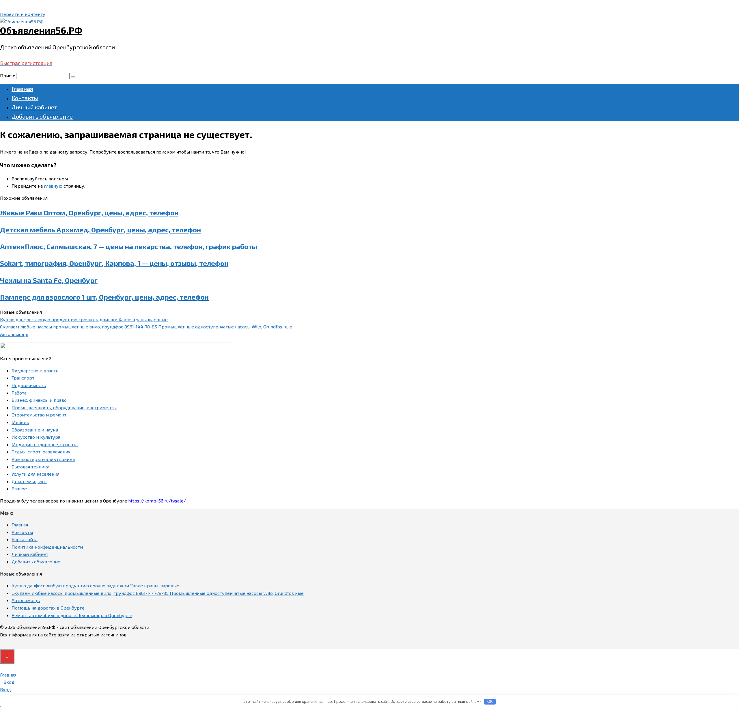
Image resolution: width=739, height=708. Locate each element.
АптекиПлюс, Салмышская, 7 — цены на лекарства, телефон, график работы (128, 246)
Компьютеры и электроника (43, 459)
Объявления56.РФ (41, 30)
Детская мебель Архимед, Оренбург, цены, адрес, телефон (100, 229)
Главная (22, 88)
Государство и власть (35, 370)
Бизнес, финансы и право (39, 400)
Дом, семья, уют (29, 481)
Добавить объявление (42, 116)
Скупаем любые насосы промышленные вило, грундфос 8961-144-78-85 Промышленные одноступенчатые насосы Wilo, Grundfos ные (146, 326)
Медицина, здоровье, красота (45, 444)
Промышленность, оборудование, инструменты (64, 407)
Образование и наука (35, 429)
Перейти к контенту (22, 14)
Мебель (20, 422)
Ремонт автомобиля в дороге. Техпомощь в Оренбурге (72, 615)
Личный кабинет (34, 107)
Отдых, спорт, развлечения (41, 451)
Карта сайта (25, 539)
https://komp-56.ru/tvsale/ (157, 500)
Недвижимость (29, 385)
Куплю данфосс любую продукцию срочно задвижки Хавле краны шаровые (84, 319)
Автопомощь (14, 334)
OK (490, 701)
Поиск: (8, 75)
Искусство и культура (36, 437)
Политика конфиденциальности (47, 547)
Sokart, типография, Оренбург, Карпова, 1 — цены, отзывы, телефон (114, 263)
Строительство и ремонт (39, 414)
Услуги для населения (35, 474)
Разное (19, 488)
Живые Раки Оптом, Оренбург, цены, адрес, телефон (89, 212)
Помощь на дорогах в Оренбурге (48, 607)
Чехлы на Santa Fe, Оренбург (49, 280)
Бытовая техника (30, 466)
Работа (19, 392)
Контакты (25, 97)
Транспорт (23, 377)
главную (53, 185)
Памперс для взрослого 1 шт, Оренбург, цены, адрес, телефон (104, 297)
